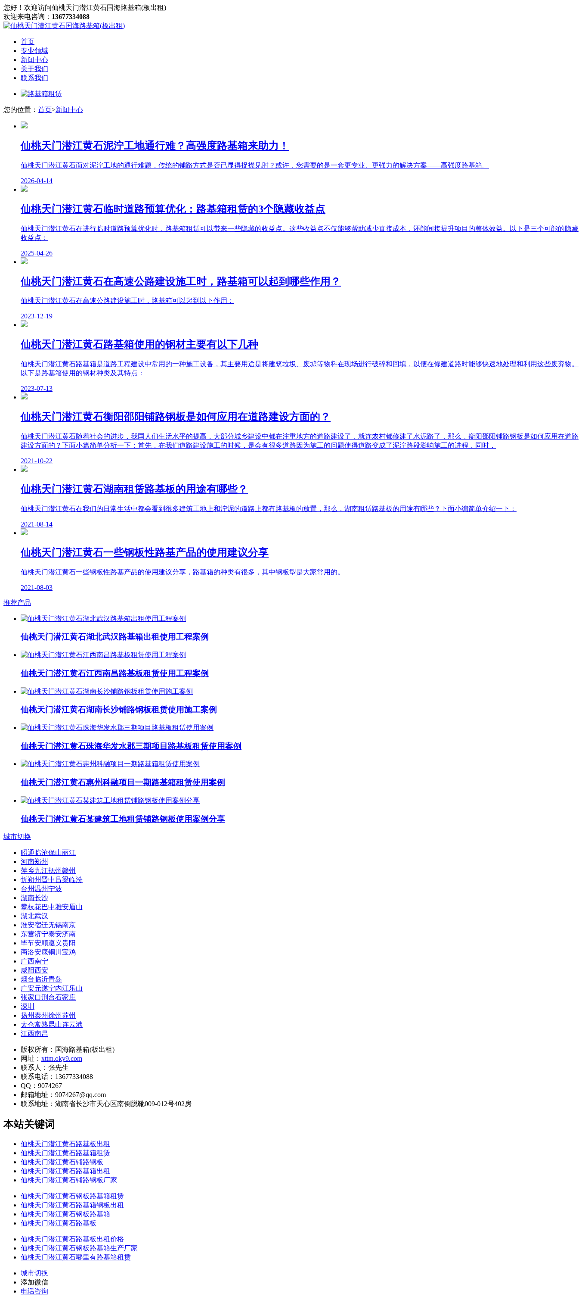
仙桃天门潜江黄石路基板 (58, 1223)
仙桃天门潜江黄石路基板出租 (65, 1143)
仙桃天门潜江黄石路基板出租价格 (72, 1239)
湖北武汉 (34, 916)
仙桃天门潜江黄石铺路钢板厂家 (69, 1180)
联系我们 (34, 77)
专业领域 (34, 50)
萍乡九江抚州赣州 (48, 870)
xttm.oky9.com (61, 1058)
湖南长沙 (34, 897)
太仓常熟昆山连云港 (52, 1024)
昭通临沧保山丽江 (48, 852)
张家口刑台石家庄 (48, 997)
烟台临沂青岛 (41, 979)
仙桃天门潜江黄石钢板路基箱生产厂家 (79, 1248)
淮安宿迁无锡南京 (48, 925)
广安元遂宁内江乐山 (52, 988)
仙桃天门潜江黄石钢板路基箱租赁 (72, 1196)
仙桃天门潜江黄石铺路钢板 (62, 1162)
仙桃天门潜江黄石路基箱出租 (65, 1171)
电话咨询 (34, 1291)
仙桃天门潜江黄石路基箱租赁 (65, 1152)
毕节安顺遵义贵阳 (48, 943)
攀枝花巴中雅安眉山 (52, 906)
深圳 (27, 1006)
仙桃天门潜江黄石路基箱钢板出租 (72, 1205)
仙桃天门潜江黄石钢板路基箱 (65, 1214)
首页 (27, 41)
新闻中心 (34, 59)
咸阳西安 (34, 970)
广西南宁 (34, 961)
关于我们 (34, 68)
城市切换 (17, 836)
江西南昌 (34, 1033)
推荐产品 (17, 602)
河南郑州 (34, 861)
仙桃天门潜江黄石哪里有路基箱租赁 (76, 1257)
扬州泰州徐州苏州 (48, 1015)
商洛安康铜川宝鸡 (48, 952)
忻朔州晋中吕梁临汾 (52, 879)
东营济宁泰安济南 (48, 934)
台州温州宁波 (41, 888)
